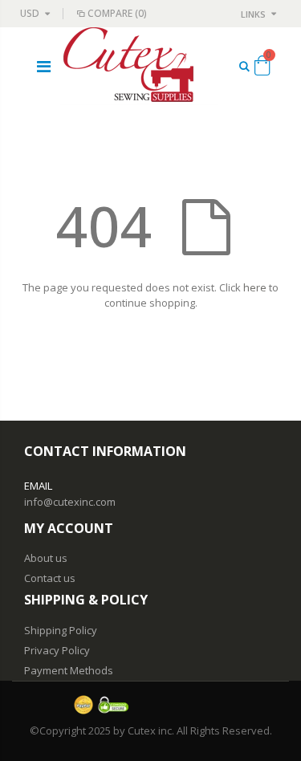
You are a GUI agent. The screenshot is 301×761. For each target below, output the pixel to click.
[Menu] (44, 66)
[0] (262, 68)
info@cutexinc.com (70, 501)
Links (253, 14)
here (254, 287)
